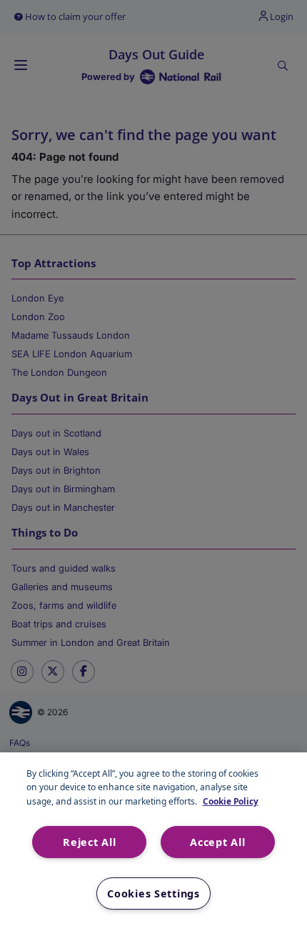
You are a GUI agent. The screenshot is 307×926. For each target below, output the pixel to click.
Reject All (89, 842)
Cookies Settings (153, 893)
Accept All (217, 842)
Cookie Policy (230, 801)
